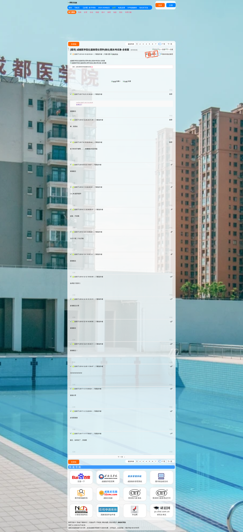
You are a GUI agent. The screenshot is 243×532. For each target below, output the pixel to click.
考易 (79, 12)
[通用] (73, 49)
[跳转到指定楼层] (167, 54)
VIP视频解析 (132, 7)
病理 (109, 12)
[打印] (154, 49)
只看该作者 (98, 54)
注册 (171, 5)
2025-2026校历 (104, 7)
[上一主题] (161, 49)
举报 (170, 90)
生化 (91, 12)
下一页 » (121, 457)
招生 (120, 12)
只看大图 (107, 54)
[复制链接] (134, 50)
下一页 (170, 44)
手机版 (98, 522)
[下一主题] (169, 49)
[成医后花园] (72, 3)
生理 (85, 12)
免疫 (115, 12)
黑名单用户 (113, 522)
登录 (160, 5)
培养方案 (128, 12)
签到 (70, 7)
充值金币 (92, 522)
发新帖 (73, 44)
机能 (97, 12)
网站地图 (105, 522)
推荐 (170, 94)
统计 (103, 12)
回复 (92, 67)
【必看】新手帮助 (89, 7)
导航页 (77, 7)
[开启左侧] (68, 49)
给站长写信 (143, 7)
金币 (114, 7)
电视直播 (121, 7)
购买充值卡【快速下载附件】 (78, 522)
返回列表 (131, 44)
